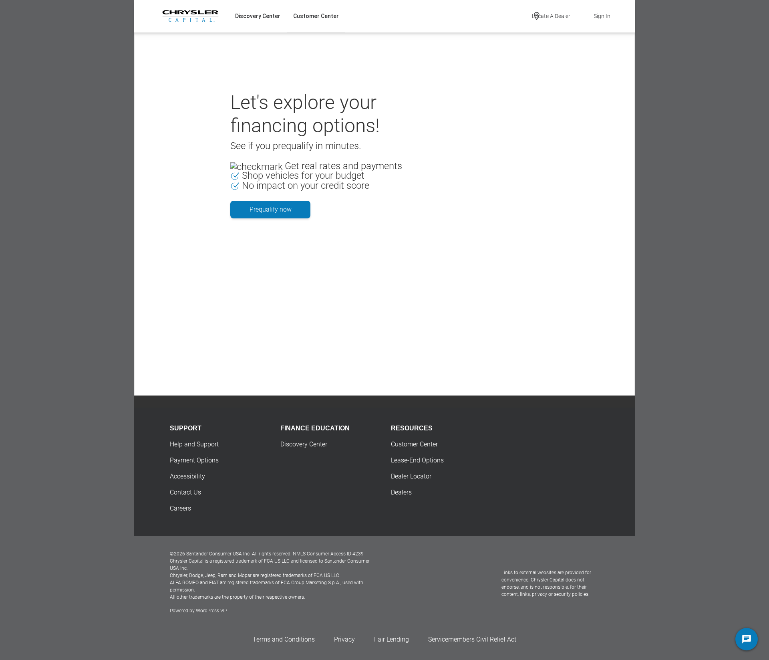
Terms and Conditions (284, 639)
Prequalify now (271, 209)
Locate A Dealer (551, 16)
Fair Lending (391, 639)
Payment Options (194, 460)
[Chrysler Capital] (190, 16)
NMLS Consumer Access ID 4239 (328, 554)
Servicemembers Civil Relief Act (472, 639)
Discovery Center (257, 16)
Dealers (401, 492)
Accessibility (187, 476)
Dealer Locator (411, 476)
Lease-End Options (417, 460)
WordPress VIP (211, 611)
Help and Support (194, 444)
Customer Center (316, 16)
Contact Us (185, 492)
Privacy (344, 639)
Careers (180, 508)
